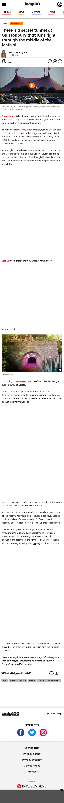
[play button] (32, 85)
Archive (32, 771)
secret (41, 680)
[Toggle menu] (4, 4)
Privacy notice (32, 753)
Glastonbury (9, 116)
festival (22, 680)
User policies (32, 747)
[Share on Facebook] (50, 61)
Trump (51, 12)
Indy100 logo (32, 4)
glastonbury (16, 23)
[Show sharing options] (60, 370)
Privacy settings (32, 759)
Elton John (19, 129)
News (21, 12)
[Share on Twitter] (55, 61)
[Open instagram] (43, 732)
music (12, 680)
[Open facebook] (20, 732)
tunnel (32, 680)
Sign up (6, 260)
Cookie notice (32, 765)
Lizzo (4, 133)
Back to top (56, 713)
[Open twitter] (32, 732)
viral (5, 680)
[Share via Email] (60, 61)
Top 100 (6, 12)
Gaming (36, 12)
